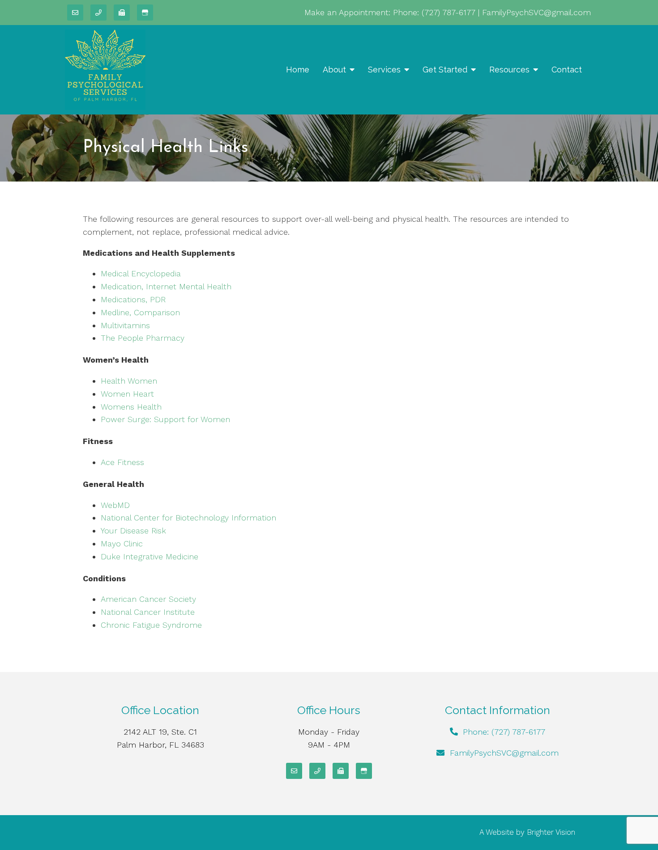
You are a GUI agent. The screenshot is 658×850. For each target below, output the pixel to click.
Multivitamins (125, 325)
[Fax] (122, 12)
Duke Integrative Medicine (149, 556)
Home (297, 69)
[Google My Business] (145, 12)
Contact (566, 69)
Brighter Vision (551, 832)
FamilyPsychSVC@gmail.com (536, 12)
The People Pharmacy (142, 338)
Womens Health (131, 406)
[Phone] (98, 12)
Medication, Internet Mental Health (166, 286)
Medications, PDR (133, 299)
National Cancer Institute (148, 612)
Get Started (445, 69)
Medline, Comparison (140, 312)
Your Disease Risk (133, 530)
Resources (509, 69)
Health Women (129, 380)
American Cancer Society (148, 599)
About (334, 69)
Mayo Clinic (122, 543)
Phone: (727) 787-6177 (434, 12)
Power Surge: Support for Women (165, 419)
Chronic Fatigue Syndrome (151, 625)
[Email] (75, 12)
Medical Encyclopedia (141, 273)
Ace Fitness (122, 462)
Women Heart (127, 393)
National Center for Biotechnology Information (188, 517)
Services (384, 69)
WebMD (115, 505)
